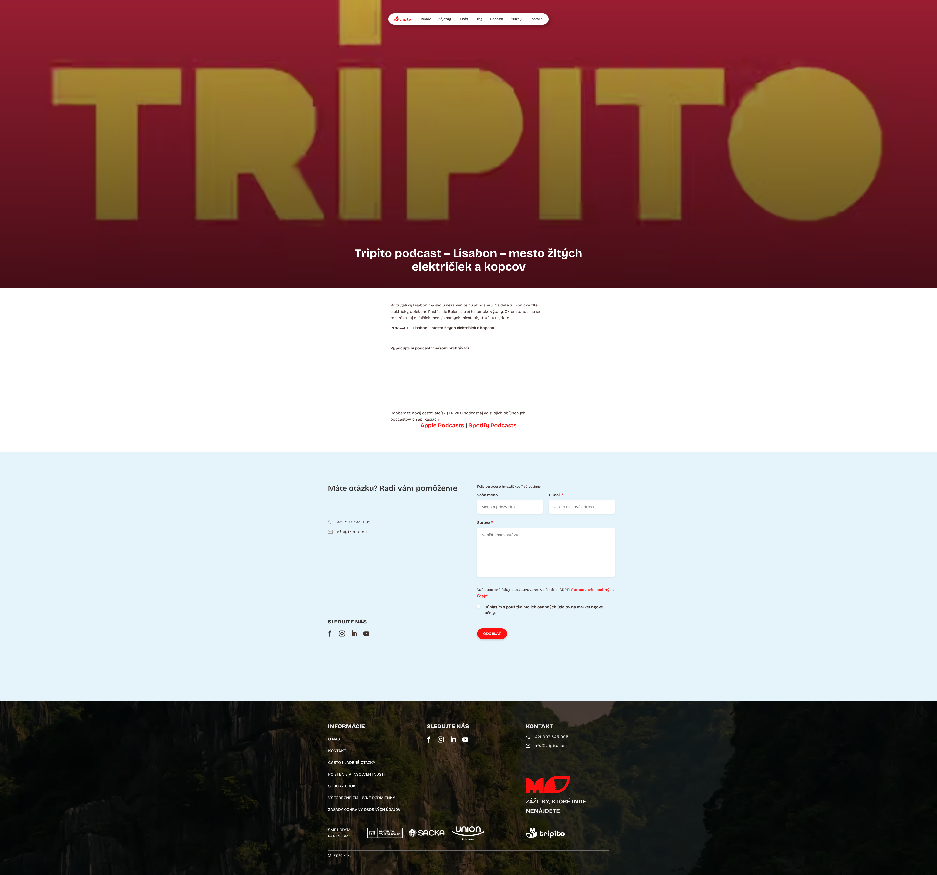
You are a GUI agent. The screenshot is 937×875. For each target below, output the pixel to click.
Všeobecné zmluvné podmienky (361, 797)
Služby (516, 19)
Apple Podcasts (442, 425)
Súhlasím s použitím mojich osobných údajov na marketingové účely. (544, 610)
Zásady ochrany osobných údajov (364, 809)
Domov (425, 19)
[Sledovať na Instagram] (342, 633)
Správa (485, 522)
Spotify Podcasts (492, 425)
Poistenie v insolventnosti (356, 774)
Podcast (496, 19)
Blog (479, 19)
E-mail (556, 495)
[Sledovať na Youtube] (366, 633)
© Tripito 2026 (340, 855)
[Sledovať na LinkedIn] (354, 633)
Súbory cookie (343, 786)
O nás (463, 19)
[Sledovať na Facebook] (330, 633)
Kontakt (536, 19)
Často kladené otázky (351, 762)
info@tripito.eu (351, 531)
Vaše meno (487, 495)
